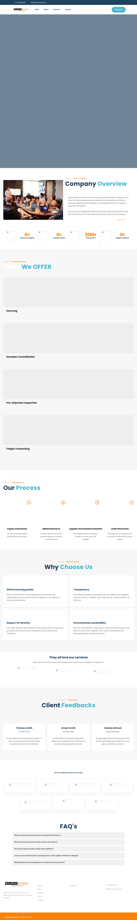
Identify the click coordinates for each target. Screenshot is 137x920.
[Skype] (130, 917)
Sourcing (11, 310)
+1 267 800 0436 (20, 2)
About (46, 9)
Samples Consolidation (20, 356)
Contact (68, 9)
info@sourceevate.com (38, 2)
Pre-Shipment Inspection (21, 402)
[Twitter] (118, 917)
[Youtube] (126, 917)
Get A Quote (119, 9)
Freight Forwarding (18, 448)
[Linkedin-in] (122, 917)
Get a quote (20, 68)
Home (37, 9)
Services (56, 9)
